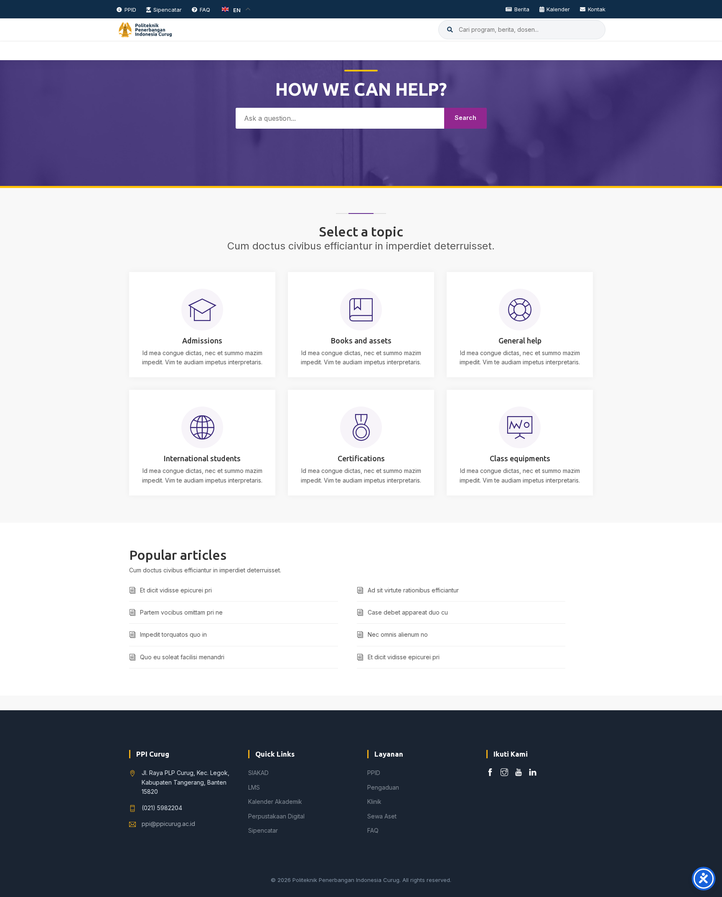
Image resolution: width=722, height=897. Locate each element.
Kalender (558, 9)
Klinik (374, 801)
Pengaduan (383, 787)
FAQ (205, 9)
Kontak (596, 9)
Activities (296, 47)
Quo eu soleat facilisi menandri (182, 657)
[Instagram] (504, 772)
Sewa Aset (382, 816)
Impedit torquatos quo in (173, 634)
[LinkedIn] (532, 772)
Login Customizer (359, 47)
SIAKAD (258, 772)
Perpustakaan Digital (276, 816)
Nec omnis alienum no (398, 634)
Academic (203, 47)
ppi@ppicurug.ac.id (168, 823)
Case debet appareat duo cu (408, 612)
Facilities (249, 47)
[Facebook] (490, 772)
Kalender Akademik (275, 801)
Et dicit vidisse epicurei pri (176, 590)
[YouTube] (518, 772)
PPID (130, 9)
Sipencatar (167, 9)
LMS (254, 787)
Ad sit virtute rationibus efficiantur (413, 590)
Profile (162, 47)
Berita (521, 9)
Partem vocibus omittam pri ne (181, 612)
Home (130, 47)
